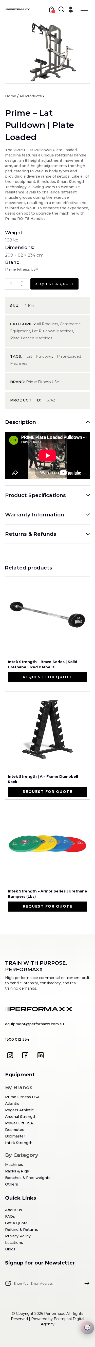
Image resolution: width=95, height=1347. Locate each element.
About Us (13, 1210)
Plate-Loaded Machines (31, 338)
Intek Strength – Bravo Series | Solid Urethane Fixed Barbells (42, 664)
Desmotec (14, 1129)
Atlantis (12, 1103)
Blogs (10, 1249)
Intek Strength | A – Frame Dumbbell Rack (43, 779)
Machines (14, 1164)
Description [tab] (20, 422)
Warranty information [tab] (34, 515)
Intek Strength (18, 1142)
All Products (31, 96)
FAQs (10, 1216)
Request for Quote (47, 677)
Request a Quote (54, 284)
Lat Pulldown (39, 356)
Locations (14, 1242)
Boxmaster (15, 1136)
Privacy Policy (18, 1236)
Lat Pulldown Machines (52, 331)
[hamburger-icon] (84, 9)
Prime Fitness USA (42, 382)
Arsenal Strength (20, 1116)
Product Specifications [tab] (35, 495)
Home (10, 96)
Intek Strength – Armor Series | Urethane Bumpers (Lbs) (47, 894)
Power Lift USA (19, 1123)
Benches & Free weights (27, 1177)
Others (11, 1184)
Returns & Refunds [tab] (30, 534)
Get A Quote (16, 1223)
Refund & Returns (21, 1229)
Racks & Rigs (17, 1171)
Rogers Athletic (19, 1110)
